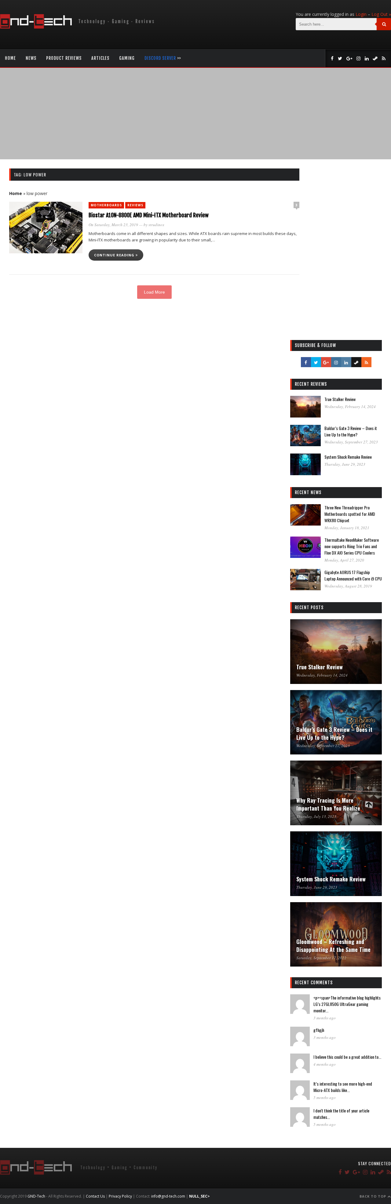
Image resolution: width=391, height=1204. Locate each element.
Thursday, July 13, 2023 (316, 816)
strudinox (156, 224)
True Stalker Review (340, 399)
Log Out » (381, 14)
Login (361, 14)
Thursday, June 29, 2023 (344, 464)
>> (162, 58)
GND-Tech (36, 1196)
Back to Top (373, 1196)
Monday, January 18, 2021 (346, 527)
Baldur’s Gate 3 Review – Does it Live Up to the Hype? (350, 431)
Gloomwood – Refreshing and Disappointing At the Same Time (333, 945)
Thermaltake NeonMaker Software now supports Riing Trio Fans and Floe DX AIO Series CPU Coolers (351, 546)
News (31, 58)
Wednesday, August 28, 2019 (348, 586)
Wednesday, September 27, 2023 (351, 442)
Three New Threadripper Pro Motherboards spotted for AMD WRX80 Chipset (349, 513)
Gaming (127, 58)
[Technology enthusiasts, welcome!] (78, 27)
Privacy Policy (120, 1196)
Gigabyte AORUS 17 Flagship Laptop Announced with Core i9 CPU (353, 575)
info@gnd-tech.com (168, 1196)
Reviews (135, 205)
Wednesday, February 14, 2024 (350, 406)
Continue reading (115, 255)
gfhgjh (318, 1030)
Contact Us (95, 1196)
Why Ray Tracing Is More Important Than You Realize (328, 804)
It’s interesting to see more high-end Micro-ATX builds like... (342, 1086)
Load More (154, 292)
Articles (100, 58)
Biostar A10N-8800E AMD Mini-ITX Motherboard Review (149, 215)
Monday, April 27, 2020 (344, 560)
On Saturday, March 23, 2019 (113, 224)
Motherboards (106, 205)
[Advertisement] (195, 113)
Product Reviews (64, 58)
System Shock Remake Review (348, 457)
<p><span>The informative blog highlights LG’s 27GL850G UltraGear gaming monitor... (347, 1004)
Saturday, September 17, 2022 (321, 957)
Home (10, 58)
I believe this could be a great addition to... (347, 1057)
